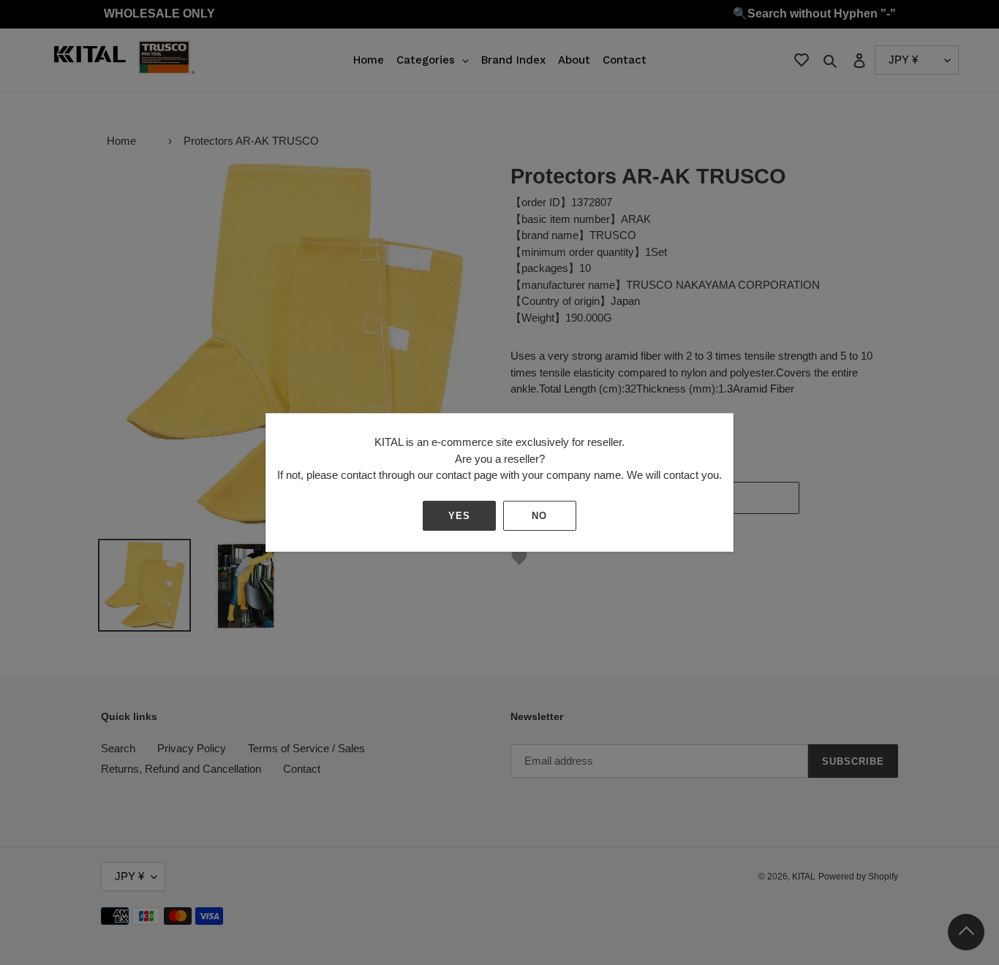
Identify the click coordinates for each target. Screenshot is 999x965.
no (539, 515)
